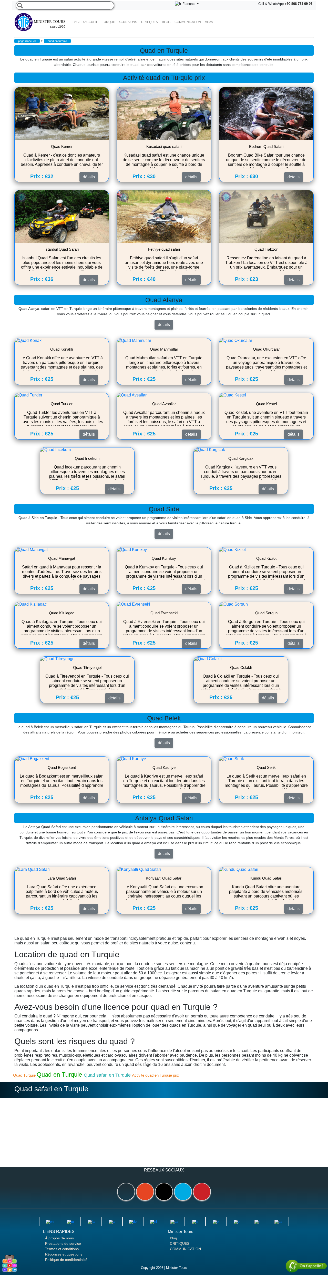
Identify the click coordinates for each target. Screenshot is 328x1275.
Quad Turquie (25, 1075)
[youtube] (202, 1192)
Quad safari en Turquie (108, 1075)
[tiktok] (164, 1192)
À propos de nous (59, 1238)
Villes (209, 22)
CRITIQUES (149, 22)
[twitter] (183, 1192)
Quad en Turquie (60, 1074)
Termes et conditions (62, 1249)
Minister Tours (49, 23)
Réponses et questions (63, 1254)
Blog (173, 1238)
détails (164, 324)
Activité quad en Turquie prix (155, 1075)
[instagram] (145, 1192)
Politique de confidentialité (66, 1260)
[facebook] (126, 1192)
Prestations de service (63, 1243)
